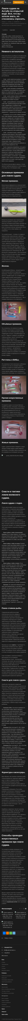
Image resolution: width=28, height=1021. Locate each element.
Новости (4, 1011)
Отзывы (3, 968)
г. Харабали (7, 952)
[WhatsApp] (10, 933)
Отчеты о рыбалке (6, 1002)
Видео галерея (5, 1000)
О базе (3, 962)
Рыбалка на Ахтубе (6, 975)
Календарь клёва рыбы (7, 979)
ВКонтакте (5, 955)
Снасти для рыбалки (7, 981)
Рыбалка (4, 973)
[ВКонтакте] (4, 933)
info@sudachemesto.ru (9, 950)
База (3, 959)
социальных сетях (12, 901)
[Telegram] (14, 933)
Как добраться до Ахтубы (8, 993)
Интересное (5, 995)
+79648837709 (8, 947)
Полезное (4, 1004)
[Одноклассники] (7, 933)
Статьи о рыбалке (6, 1006)
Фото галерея (5, 998)
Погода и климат (6, 991)
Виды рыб (4, 977)
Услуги (3, 966)
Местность (4, 984)
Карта (3, 1008)
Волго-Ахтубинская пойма (8, 989)
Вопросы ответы (6, 970)
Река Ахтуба (5, 987)
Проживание (5, 964)
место (14, 645)
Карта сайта (5, 1014)
